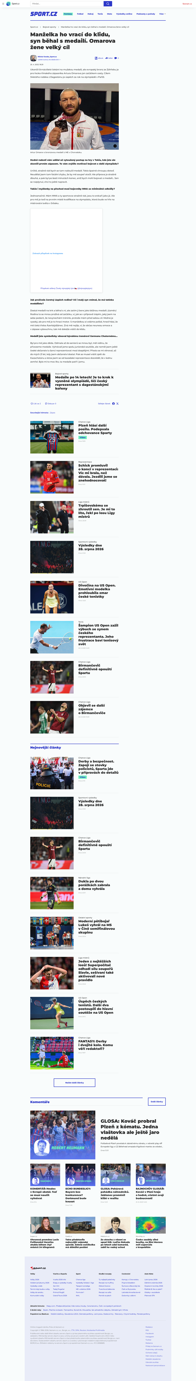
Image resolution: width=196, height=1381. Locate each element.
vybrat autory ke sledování (48, 60)
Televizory (119, 1314)
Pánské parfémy (143, 1314)
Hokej (90, 14)
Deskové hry (108, 1314)
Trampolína (68, 1310)
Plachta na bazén (56, 1310)
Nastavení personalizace (155, 1365)
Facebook (150, 1333)
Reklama (149, 1343)
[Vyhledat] (108, 3)
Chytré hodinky (130, 1314)
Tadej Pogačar (59, 1289)
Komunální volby (37, 1296)
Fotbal (80, 14)
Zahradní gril (116, 1310)
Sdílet (110, 58)
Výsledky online (124, 14)
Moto (109, 14)
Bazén (45, 1310)
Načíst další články (74, 1082)
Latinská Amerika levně (131, 1292)
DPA (77, 1330)
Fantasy (68, 14)
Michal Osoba (43, 57)
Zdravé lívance (104, 1286)
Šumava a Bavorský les (131, 1286)
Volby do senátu (36, 1292)
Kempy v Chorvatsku (130, 1280)
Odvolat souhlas (152, 1362)
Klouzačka (86, 1310)
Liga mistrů (83, 502)
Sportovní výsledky (87, 542)
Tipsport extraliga (83, 1286)
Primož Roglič (58, 1292)
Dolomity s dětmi (129, 1296)
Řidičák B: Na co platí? (153, 1289)
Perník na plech (105, 1296)
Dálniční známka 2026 (153, 1283)
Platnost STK (150, 1296)
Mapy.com (51, 1306)
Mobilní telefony (57, 1314)
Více (161, 14)
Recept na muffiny (106, 1283)
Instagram (150, 1337)
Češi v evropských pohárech (110, 1306)
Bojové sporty (62, 374)
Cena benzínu (92, 1306)
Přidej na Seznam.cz (154, 1346)
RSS (147, 1330)
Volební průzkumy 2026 (39, 1283)
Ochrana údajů (151, 1353)
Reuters (83, 1330)
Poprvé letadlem (128, 1283)
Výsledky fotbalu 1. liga (85, 1283)
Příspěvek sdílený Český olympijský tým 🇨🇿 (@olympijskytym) (66, 288)
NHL (78, 1296)
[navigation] (3, 4)
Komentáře (40, 1102)
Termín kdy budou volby (40, 1289)
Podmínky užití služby (154, 1349)
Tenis (100, 14)
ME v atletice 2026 (83, 1289)
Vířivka (125, 1310)
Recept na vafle (105, 1292)
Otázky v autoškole (152, 1292)
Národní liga (84, 878)
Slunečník (77, 1310)
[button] (74, 116)
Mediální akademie (153, 1359)
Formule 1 (80, 1292)
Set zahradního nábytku (101, 1310)
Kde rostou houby (78, 1306)
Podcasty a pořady (146, 14)
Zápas (52, 412)
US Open (82, 582)
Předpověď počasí (63, 1306)
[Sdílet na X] (117, 403)
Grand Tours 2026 (60, 1296)
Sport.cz (53, 57)
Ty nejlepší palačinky (107, 1280)
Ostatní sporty (85, 918)
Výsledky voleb (36, 1286)
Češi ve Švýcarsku (129, 1289)
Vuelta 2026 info (59, 1280)
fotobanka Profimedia (96, 1330)
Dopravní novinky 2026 (154, 1286)
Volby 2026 (34, 1280)
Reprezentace (85, 462)
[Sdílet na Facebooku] (113, 403)
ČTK (73, 1330)
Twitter (148, 1340)
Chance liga (80, 1280)
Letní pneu (98, 1314)
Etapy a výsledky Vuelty (62, 1283)
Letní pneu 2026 (151, 1280)
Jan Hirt (56, 1286)
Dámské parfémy (86, 1314)
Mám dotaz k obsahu (154, 1356)
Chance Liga (84, 422)
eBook (100, 58)
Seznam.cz (187, 4)
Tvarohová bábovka (107, 1289)
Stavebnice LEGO (71, 1314)
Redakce (149, 1327)
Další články (157, 1101)
